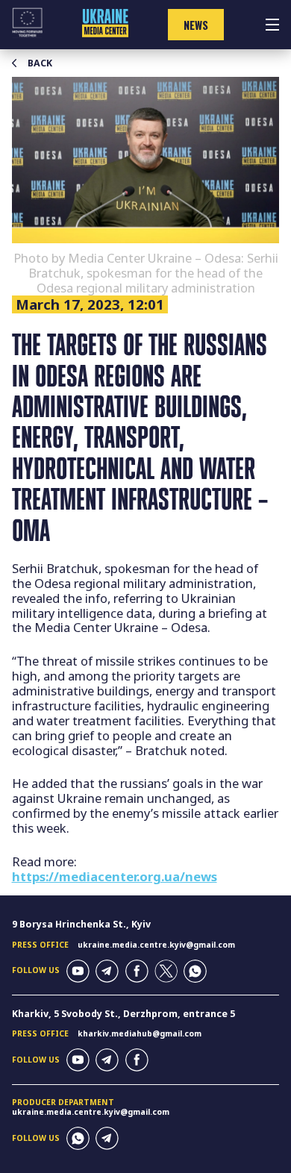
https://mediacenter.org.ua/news (114, 876)
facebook (136, 971)
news (196, 25)
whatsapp (195, 971)
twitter (166, 971)
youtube (78, 971)
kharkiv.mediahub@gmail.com (139, 1033)
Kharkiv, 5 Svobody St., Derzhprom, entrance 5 (123, 1013)
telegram (107, 971)
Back (40, 63)
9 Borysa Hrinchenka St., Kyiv (81, 924)
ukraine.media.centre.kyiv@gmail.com (156, 944)
